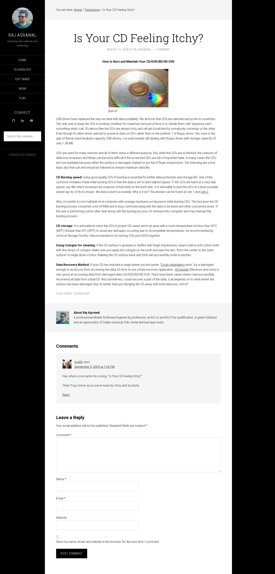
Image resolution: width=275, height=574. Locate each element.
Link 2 (204, 192)
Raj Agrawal (22, 35)
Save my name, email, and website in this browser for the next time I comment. (108, 542)
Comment (63, 435)
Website (61, 517)
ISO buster (182, 269)
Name (61, 479)
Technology (81, 293)
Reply (66, 395)
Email (60, 498)
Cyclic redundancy (173, 265)
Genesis (31, 154)
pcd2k (78, 362)
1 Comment (162, 49)
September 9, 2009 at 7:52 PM (94, 367)
